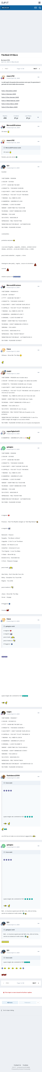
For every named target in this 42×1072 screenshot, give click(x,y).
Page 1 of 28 (21, 68)
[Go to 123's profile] (3, 167)
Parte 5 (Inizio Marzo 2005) (10, 104)
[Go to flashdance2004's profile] (3, 777)
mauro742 (6, 60)
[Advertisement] (21, 32)
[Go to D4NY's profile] (3, 372)
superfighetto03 (13, 431)
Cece (9, 349)
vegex (9, 712)
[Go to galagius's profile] (3, 448)
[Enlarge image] (8, 131)
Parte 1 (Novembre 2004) (9, 90)
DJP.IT (4, 2)
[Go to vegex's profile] (3, 713)
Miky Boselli (15, 62)
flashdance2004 (13, 775)
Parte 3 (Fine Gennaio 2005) (10, 97)
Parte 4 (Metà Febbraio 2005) (10, 100)
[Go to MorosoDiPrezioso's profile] (3, 126)
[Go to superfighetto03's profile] (3, 433)
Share (10, 1002)
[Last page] (39, 68)
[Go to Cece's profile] (3, 350)
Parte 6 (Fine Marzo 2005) (9, 107)
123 (8, 166)
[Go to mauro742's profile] (3, 77)
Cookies (25, 1065)
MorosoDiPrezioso (14, 125)
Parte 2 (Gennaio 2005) (9, 94)
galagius (10, 447)
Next (35, 68)
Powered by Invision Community (21, 1069)
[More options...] (38, 77)
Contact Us (17, 1065)
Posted (13, 78)
